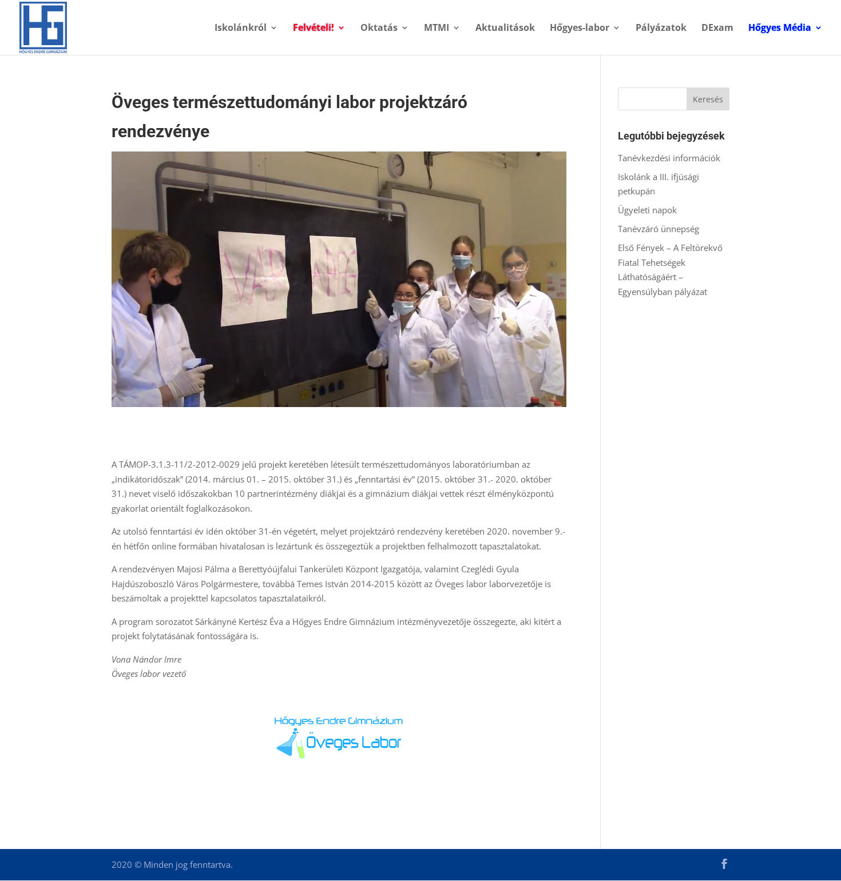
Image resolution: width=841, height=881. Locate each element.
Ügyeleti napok (647, 210)
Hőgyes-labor (579, 28)
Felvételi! (313, 28)
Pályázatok (661, 28)
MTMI (436, 28)
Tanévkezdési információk (669, 158)
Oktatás (379, 28)
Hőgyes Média (779, 28)
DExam (717, 28)
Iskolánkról (241, 28)
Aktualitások (505, 28)
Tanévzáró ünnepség (658, 228)
